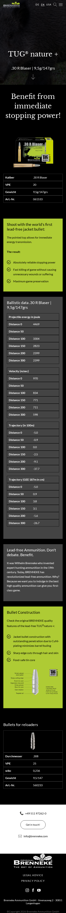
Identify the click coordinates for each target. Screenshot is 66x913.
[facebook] (33, 890)
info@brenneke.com (36, 836)
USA (48, 4)
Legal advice (33, 875)
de (37, 4)
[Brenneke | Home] (11, 5)
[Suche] (55, 5)
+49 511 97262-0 (35, 813)
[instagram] (27, 890)
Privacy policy (33, 880)
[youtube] (39, 890)
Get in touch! (33, 824)
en (43, 4)
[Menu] (61, 5)
